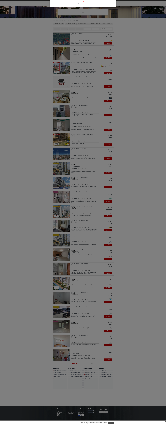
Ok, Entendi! (111, 422)
